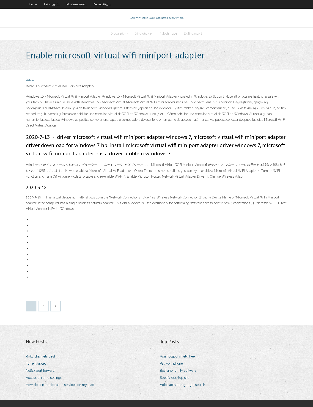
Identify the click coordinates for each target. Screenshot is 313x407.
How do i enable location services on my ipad (60, 385)
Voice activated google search (182, 385)
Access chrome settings (44, 378)
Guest (30, 79)
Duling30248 (193, 33)
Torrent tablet (36, 363)
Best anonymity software (178, 370)
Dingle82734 (144, 33)
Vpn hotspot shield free (177, 356)
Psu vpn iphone (171, 363)
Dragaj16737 (119, 33)
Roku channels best (40, 356)
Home (33, 4)
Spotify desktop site (174, 378)
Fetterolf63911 (102, 4)
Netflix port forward (40, 370)
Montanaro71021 (76, 4)
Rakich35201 (52, 4)
